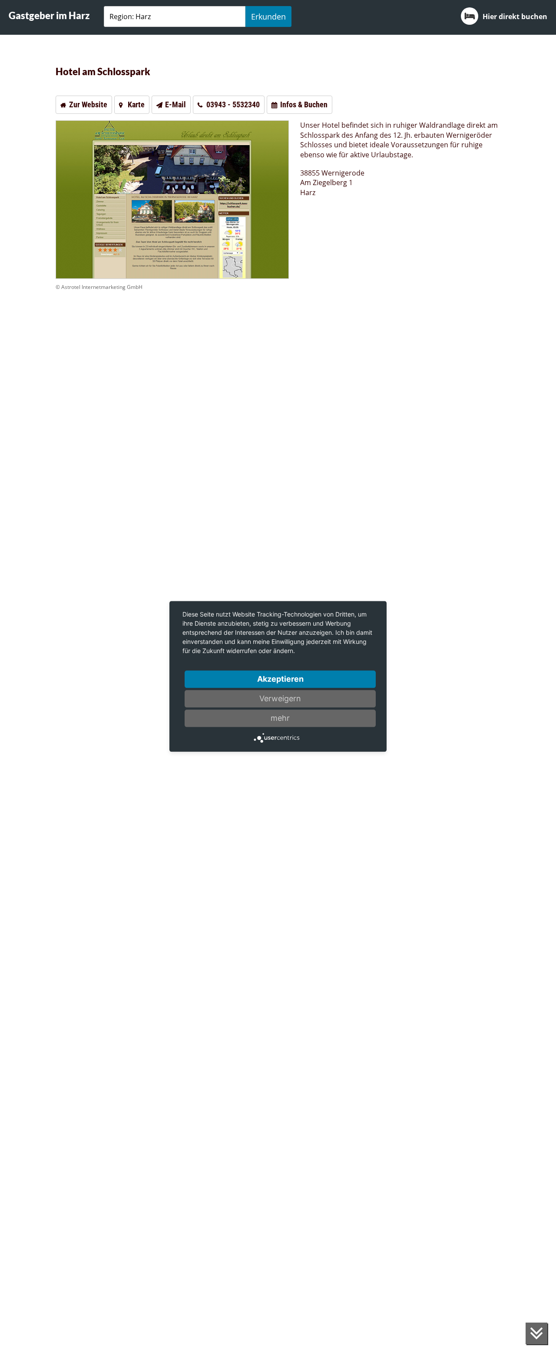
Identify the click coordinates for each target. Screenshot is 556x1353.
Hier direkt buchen (515, 16)
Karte (136, 104)
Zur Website (88, 104)
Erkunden (268, 16)
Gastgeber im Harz (49, 15)
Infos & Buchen (304, 104)
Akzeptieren (280, 678)
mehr (280, 718)
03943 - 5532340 (233, 104)
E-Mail (175, 104)
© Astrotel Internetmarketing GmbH (99, 287)
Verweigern (280, 698)
